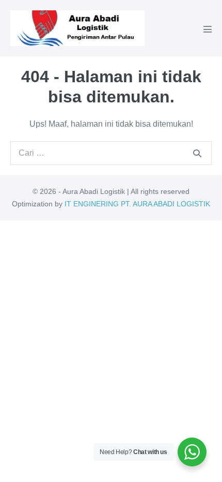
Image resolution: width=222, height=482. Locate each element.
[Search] (197, 153)
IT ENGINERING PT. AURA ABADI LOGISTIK (137, 204)
